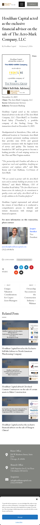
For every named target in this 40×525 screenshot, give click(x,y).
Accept (20, 517)
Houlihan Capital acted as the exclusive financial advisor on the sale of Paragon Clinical (18, 427)
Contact (32, 4)
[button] (37, 499)
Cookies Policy (19, 522)
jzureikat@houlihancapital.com (14, 246)
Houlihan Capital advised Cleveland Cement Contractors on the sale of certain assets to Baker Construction (19, 389)
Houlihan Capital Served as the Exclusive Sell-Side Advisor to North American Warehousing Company (19, 351)
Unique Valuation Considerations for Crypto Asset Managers (10, 293)
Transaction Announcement (24, 260)
